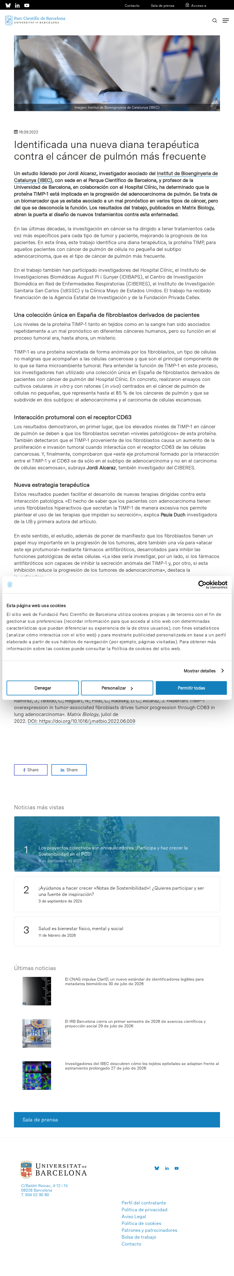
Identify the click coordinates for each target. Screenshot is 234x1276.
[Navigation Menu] (226, 20)
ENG (202, 13)
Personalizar (114, 688)
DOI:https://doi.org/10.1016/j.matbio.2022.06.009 (81, 721)
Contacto (132, 6)
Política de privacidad (145, 1210)
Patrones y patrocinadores (149, 1230)
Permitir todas (191, 688)
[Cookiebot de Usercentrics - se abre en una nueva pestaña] (202, 584)
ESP (194, 13)
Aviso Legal (134, 1216)
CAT (184, 13)
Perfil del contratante (144, 1203)
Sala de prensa (162, 6)
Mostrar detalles (200, 670)
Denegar (43, 688)
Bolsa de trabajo (139, 1237)
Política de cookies (141, 1223)
